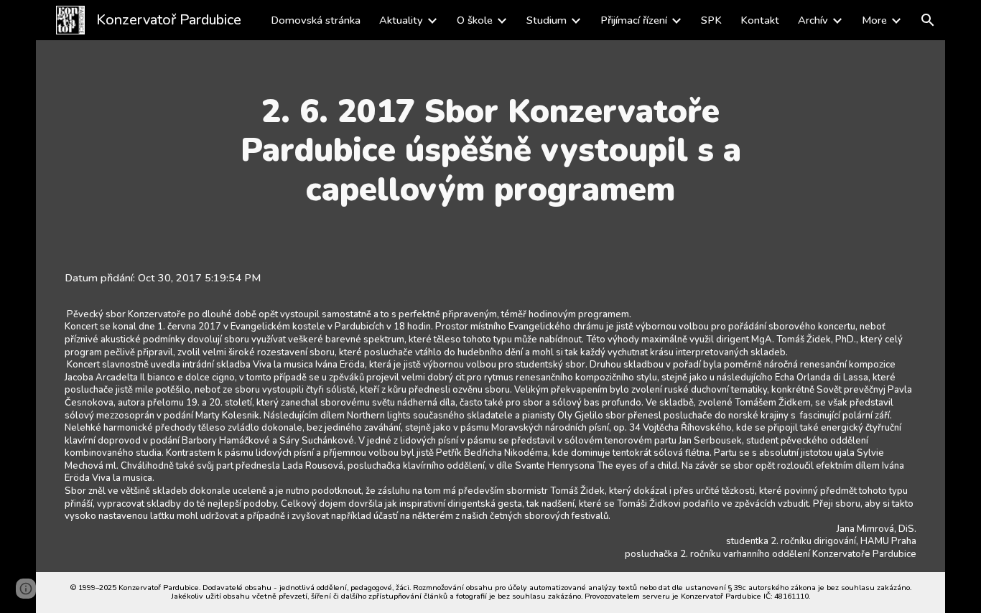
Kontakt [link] (759, 20)
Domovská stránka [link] (316, 20)
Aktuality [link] (401, 20)
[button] (928, 20)
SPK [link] (711, 20)
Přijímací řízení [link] (633, 20)
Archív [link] (813, 20)
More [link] (874, 20)
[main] (491, 150)
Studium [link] (546, 20)
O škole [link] (475, 20)
